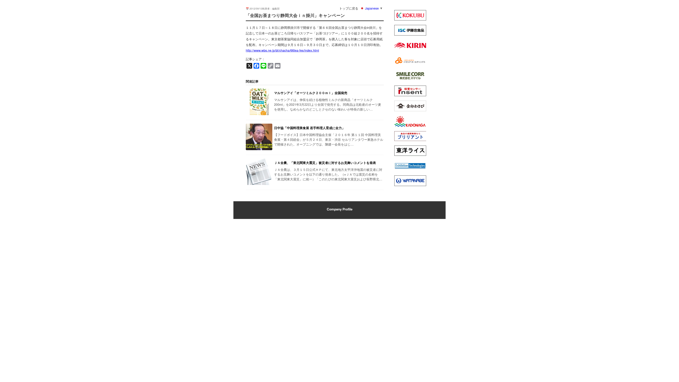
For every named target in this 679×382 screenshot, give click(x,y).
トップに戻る (348, 8)
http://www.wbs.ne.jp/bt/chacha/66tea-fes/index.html (282, 50)
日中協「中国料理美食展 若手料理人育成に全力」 (309, 128)
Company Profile (339, 209)
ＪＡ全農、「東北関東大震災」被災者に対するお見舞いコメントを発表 (325, 162)
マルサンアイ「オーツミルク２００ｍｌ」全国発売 (310, 93)
